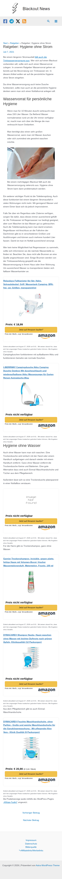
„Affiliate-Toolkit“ (10, 802)
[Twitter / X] (18, 21)
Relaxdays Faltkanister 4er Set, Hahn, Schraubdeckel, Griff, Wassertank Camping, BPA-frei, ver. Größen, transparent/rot (28, 284)
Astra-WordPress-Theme (48, 865)
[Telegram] (11, 21)
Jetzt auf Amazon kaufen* (31, 329)
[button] (48, 21)
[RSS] (24, 21)
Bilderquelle (31, 847)
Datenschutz (31, 844)
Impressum (31, 840)
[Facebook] (5, 21)
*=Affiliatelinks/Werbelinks (31, 850)
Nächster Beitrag (31, 820)
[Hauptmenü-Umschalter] (56, 21)
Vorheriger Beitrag (31, 813)
